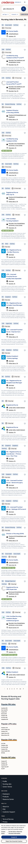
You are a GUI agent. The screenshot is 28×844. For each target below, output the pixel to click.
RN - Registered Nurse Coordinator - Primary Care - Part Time (13, 454)
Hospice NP (4, 761)
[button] (14, 9)
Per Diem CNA (4, 747)
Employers (6, 794)
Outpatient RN (4, 719)
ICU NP (3, 768)
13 (20, 689)
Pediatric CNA (4, 745)
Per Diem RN (4, 717)
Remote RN (4, 713)
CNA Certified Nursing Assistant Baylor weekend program (13, 618)
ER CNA (3, 752)
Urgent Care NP (4, 766)
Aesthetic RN (4, 708)
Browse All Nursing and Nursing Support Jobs (11, 697)
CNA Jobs (12, 739)
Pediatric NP (4, 763)
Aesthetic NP (4, 764)
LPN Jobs (12, 724)
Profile (5, 781)
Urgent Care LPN (5, 733)
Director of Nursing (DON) (15, 533)
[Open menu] (25, 2)
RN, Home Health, (12, 31)
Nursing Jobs (7, 784)
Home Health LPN (5, 729)
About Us (6, 806)
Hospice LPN (4, 731)
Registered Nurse (12, 405)
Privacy (5, 822)
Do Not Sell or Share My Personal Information (15, 832)
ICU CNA (3, 743)
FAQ (4, 809)
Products (6, 797)
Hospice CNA (4, 749)
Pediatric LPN (4, 727)
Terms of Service (8, 819)
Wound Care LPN (5, 735)
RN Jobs (11, 704)
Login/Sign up (18, 2)
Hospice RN (4, 711)
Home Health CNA (5, 751)
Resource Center (8, 799)
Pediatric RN (4, 715)
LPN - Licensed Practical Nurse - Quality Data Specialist (13, 276)
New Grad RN (4, 710)
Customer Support (9, 812)
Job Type (6, 14)
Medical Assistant (12, 672)
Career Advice (7, 787)
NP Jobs (11, 757)
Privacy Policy (3, 832)
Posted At (15, 14)
